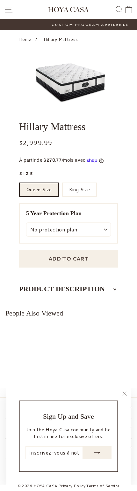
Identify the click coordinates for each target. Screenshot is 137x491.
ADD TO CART (68, 258)
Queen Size (39, 189)
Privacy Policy (71, 485)
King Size (79, 189)
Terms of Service (102, 485)
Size (26, 173)
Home (25, 39)
